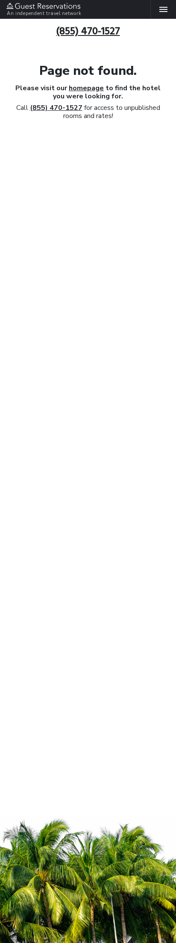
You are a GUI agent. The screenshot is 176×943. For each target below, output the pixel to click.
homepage (86, 88)
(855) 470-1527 (56, 107)
